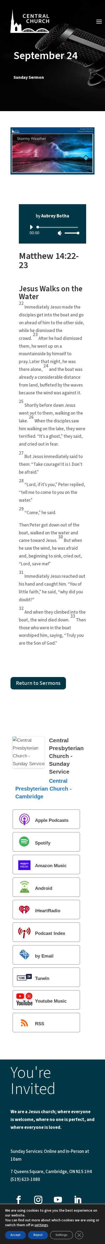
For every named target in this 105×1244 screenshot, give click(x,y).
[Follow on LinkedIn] (77, 1200)
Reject (38, 1235)
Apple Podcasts (51, 820)
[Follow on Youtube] (58, 1200)
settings (41, 1225)
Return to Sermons (38, 683)
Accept (15, 1235)
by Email (44, 956)
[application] (52, 230)
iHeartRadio (47, 911)
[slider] (70, 232)
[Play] (31, 227)
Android (43, 888)
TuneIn (42, 978)
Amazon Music (50, 865)
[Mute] (59, 233)
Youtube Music (50, 1001)
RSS (39, 1023)
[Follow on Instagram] (38, 1200)
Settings (61, 1235)
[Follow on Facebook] (18, 1200)
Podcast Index (50, 933)
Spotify (42, 843)
